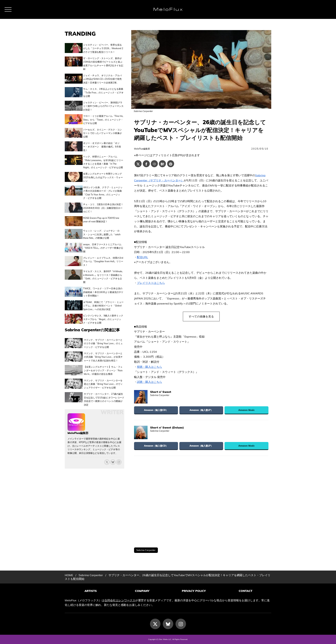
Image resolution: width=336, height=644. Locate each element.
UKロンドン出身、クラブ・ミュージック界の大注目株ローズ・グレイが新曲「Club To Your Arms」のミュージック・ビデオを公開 (102, 192)
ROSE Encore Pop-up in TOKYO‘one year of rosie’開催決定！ (101, 220)
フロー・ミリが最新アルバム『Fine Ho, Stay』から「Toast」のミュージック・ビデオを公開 (103, 120)
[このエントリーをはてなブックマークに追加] (162, 163)
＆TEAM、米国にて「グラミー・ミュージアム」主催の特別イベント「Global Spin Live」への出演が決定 (103, 306)
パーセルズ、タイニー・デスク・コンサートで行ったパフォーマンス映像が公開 (102, 133)
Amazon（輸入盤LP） (201, 410)
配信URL (142, 257)
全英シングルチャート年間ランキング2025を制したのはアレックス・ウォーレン (103, 177)
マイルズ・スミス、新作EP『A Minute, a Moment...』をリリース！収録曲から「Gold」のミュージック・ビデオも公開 (103, 276)
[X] (107, 462)
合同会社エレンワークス (119, 600)
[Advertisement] (201, 501)
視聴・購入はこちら (149, 367)
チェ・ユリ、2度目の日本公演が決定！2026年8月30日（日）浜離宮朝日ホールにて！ (103, 208)
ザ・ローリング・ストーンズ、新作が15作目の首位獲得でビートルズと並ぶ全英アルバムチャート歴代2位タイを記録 (103, 63)
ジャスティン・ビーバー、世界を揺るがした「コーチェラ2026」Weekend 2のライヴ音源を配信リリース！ (103, 48)
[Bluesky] (112, 462)
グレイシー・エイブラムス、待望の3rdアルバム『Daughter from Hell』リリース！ (103, 261)
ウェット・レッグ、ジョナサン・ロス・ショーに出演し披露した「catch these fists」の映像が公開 (101, 234)
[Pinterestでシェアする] (170, 163)
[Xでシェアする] (138, 163)
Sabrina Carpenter (146, 550)
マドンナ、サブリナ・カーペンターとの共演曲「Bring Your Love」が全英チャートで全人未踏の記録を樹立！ (103, 357)
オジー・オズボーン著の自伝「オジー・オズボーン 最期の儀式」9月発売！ (102, 147)
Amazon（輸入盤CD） (156, 410)
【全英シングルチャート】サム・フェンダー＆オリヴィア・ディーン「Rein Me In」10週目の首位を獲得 (103, 370)
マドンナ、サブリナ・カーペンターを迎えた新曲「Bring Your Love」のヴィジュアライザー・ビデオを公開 (103, 384)
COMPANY (142, 591)
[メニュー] (8, 9)
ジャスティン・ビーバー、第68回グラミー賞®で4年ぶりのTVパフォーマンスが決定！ (103, 106)
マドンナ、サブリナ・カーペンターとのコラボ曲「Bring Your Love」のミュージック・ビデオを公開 (103, 343)
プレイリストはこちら (151, 283)
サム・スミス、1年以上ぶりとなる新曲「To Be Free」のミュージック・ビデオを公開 (103, 92)
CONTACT (245, 591)
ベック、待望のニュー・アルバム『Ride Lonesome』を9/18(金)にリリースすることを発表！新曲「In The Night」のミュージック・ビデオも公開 (103, 162)
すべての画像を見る (201, 316)
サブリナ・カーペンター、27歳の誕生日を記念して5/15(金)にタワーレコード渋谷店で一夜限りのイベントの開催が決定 (104, 399)
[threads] (118, 462)
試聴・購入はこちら (149, 382)
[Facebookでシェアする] (146, 163)
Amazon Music (246, 410)
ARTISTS (91, 591)
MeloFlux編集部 (142, 148)
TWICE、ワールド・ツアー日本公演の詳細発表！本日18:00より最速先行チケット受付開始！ (103, 292)
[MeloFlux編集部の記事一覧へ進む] (76, 429)
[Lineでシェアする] (154, 163)
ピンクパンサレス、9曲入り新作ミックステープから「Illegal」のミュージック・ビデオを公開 (103, 319)
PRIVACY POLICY (194, 591)
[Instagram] (181, 624)
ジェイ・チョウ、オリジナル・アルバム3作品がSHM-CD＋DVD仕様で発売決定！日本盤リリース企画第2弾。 (102, 79)
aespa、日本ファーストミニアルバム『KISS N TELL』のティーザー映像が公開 (103, 248)
